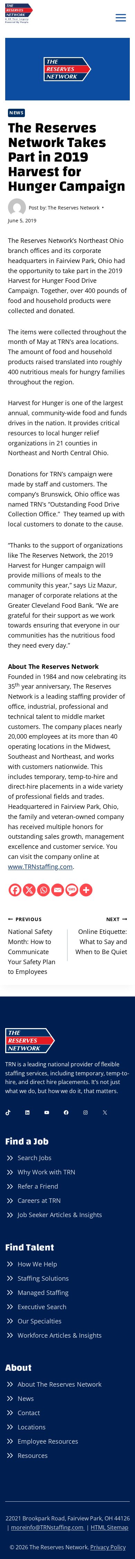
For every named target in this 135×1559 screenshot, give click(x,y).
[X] (29, 890)
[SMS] (71, 890)
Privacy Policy (108, 1547)
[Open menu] (120, 18)
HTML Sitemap (109, 1527)
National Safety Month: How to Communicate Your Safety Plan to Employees (31, 946)
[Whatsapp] (43, 890)
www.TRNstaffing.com (40, 866)
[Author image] (17, 207)
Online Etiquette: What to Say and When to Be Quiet (101, 936)
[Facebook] (15, 890)
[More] (86, 890)
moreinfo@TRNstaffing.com (48, 1527)
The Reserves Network (73, 207)
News (16, 113)
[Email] (57, 890)
